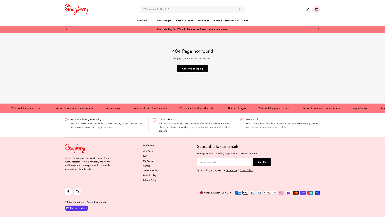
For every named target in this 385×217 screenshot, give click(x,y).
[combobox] (192, 9)
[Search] (241, 9)
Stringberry (79, 202)
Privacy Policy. (246, 170)
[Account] (308, 9)
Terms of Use (231, 170)
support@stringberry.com (303, 123)
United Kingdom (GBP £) (216, 192)
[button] (66, 29)
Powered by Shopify (96, 202)
